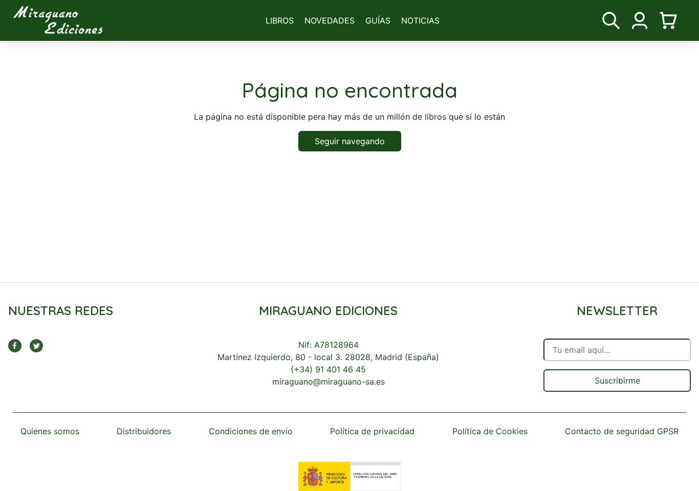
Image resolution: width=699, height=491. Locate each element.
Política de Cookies (490, 431)
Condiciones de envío (251, 431)
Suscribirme (617, 380)
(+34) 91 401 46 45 (328, 369)
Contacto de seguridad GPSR (622, 431)
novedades (329, 20)
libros (280, 20)
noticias (420, 20)
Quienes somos (49, 431)
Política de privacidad (372, 431)
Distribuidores (144, 431)
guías (377, 20)
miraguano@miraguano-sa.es (328, 381)
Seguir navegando (350, 141)
